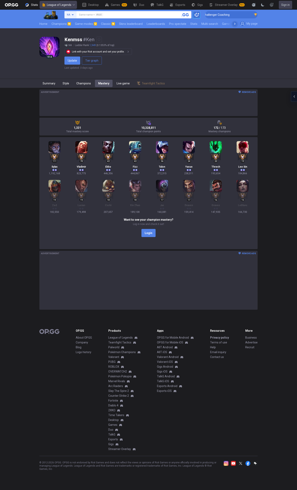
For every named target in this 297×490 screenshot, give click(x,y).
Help (213, 347)
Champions (61, 24)
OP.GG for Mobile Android (173, 337)
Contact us (217, 357)
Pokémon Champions (122, 352)
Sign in (285, 4)
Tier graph (91, 60)
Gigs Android (165, 366)
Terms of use (218, 342)
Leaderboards (156, 24)
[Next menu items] (235, 24)
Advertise (251, 342)
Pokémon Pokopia (120, 376)
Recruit (249, 347)
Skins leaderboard (131, 24)
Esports (113, 439)
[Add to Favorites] (99, 39)
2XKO (111, 410)
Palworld (113, 347)
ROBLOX (113, 366)
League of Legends (59, 4)
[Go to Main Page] (11, 5)
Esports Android (167, 386)
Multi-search (209, 24)
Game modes (85, 24)
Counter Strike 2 (118, 395)
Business (251, 337)
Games (112, 424)
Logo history (83, 352)
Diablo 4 (113, 405)
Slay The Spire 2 (118, 390)
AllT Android (165, 347)
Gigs (111, 444)
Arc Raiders (115, 386)
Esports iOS (164, 390)
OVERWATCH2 (117, 371)
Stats (193, 24)
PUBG (112, 361)
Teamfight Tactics (119, 342)
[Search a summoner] (185, 14)
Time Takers (116, 415)
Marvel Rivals (116, 381)
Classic (107, 24)
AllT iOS (162, 352)
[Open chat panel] (294, 96)
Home (43, 24)
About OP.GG (84, 337)
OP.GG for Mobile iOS (170, 342)
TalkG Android (166, 376)
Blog (78, 347)
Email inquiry (218, 352)
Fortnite (113, 400)
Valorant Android (168, 357)
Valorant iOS (165, 361)
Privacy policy (219, 337)
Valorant (113, 357)
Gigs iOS (162, 371)
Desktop (113, 420)
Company (82, 342)
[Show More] (254, 5)
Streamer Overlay (119, 449)
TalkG (111, 434)
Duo (110, 429)
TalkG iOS (163, 381)
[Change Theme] (263, 5)
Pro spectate (177, 24)
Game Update (231, 24)
